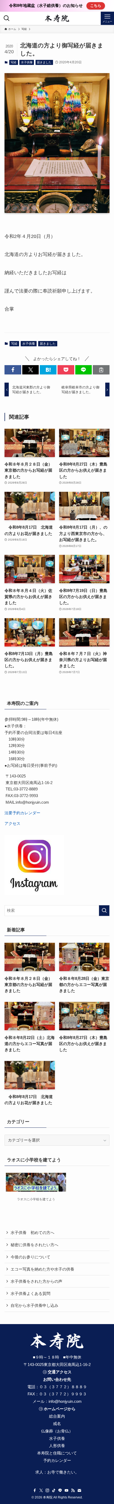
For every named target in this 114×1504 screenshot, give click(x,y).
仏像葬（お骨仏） (57, 1431)
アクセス (12, 823)
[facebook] (34, 1490)
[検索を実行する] (104, 910)
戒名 (57, 1423)
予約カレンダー (57, 1460)
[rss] (73, 1490)
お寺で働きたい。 (63, 1472)
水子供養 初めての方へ (32, 1232)
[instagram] (47, 1490)
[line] (60, 1490)
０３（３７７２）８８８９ (63, 1386)
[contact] (79, 1490)
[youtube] (66, 1490)
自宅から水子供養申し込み (34, 1305)
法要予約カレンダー (22, 813)
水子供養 (27, 62)
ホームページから (60, 1408)
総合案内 (57, 1416)
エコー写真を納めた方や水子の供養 (42, 1269)
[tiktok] (53, 1490)
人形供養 (57, 1445)
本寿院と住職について (57, 1453)
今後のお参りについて (30, 1257)
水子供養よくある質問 (30, 1293)
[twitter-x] (41, 1490)
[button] (13, 369)
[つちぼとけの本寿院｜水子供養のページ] (57, 18)
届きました (44, 62)
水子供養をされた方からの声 (36, 1281)
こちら (95, 5)
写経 (13, 62)
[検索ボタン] (6, 18)
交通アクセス (60, 1372)
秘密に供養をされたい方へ (34, 1244)
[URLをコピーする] (101, 369)
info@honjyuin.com (65, 1401)
